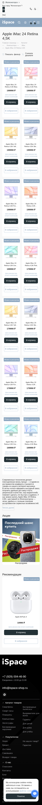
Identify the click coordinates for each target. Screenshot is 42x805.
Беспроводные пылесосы (29, 708)
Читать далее (8, 508)
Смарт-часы (7, 711)
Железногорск (11, 2)
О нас (8, 762)
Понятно (21, 796)
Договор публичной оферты (11, 802)
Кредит (5, 745)
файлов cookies (26, 791)
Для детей (27, 724)
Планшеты (7, 715)
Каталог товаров (13, 703)
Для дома (27, 728)
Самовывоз (7, 753)
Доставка (6, 749)
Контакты (6, 770)
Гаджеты (26, 720)
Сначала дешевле (29, 54)
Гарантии (27, 745)
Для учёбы (28, 732)
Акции (5, 741)
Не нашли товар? (31, 741)
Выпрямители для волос (31, 714)
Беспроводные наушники (9, 728)
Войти (26, 22)
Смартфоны (7, 707)
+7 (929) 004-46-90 (31, 9)
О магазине (7, 767)
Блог (4, 775)
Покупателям (11, 737)
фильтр (12, 54)
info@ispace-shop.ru (15, 687)
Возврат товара (9, 757)
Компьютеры (8, 719)
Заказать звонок (35, 9)
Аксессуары (7, 723)
